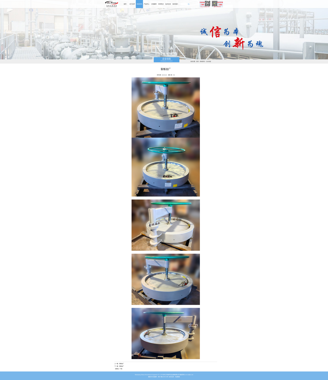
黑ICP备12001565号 (163, 376)
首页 (125, 4)
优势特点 (161, 4)
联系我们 (175, 4)
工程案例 (153, 4)
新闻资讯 (139, 4)
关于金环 (132, 4)
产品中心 (146, 4)
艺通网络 (177, 376)
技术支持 (168, 4)
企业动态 (208, 61)
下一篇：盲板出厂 (119, 366)
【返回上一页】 (118, 368)
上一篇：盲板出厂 (119, 363)
